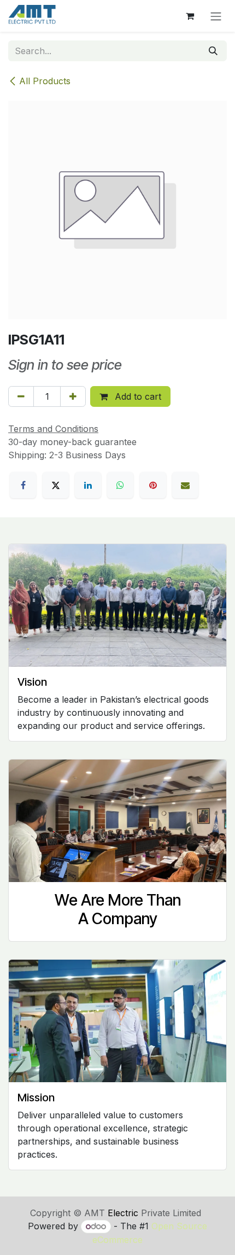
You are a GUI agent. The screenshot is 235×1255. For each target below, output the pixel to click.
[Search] (213, 50)
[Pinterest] (153, 485)
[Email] (185, 485)
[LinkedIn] (88, 485)
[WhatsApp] (120, 485)
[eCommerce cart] (190, 16)
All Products (44, 80)
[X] (56, 485)
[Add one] (73, 396)
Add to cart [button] (136, 396)
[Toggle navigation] (216, 15)
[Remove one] (21, 396)
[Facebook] (23, 485)
